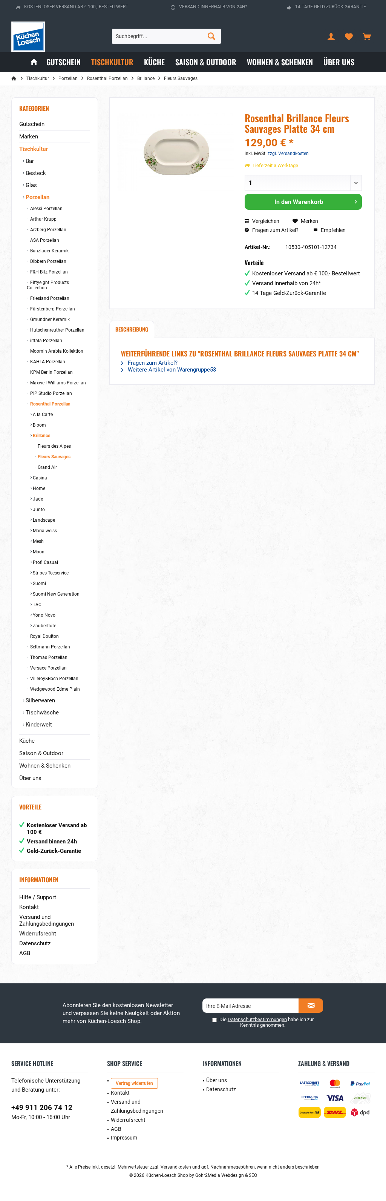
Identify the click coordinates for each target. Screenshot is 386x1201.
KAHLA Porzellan (47, 361)
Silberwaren (39, 700)
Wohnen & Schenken (44, 765)
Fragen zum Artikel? (275, 230)
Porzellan (36, 197)
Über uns (30, 778)
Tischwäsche (41, 712)
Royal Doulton (44, 636)
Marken (28, 136)
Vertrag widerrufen (134, 1083)
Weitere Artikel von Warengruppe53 (171, 369)
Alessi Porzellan (46, 208)
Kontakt (29, 907)
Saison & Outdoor (41, 753)
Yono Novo (43, 615)
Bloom (39, 425)
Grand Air (47, 467)
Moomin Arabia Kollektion (56, 351)
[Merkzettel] (349, 36)
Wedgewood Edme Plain (54, 689)
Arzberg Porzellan (47, 229)
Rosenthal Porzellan (49, 404)
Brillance (41, 435)
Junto (38, 509)
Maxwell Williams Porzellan (57, 382)
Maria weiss (44, 530)
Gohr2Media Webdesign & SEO (226, 1175)
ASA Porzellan (44, 240)
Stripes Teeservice (50, 573)
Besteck (35, 173)
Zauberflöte (44, 625)
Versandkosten (176, 1167)
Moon (38, 551)
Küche (27, 740)
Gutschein (31, 124)
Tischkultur (33, 149)
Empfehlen (333, 230)
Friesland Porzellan (49, 298)
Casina (39, 478)
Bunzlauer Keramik (49, 250)
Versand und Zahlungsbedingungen (46, 920)
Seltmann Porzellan (49, 647)
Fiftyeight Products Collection (48, 285)
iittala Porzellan (45, 340)
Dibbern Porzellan (47, 261)
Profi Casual (45, 562)
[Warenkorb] (367, 36)
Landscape (43, 520)
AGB (24, 953)
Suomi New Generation (56, 594)
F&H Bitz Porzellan (48, 272)
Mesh (38, 541)
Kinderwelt (38, 724)
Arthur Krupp (43, 219)
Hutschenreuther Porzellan (56, 330)
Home (38, 488)
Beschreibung (131, 329)
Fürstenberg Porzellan (52, 309)
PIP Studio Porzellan (50, 393)
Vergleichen (265, 221)
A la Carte (42, 414)
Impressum (124, 1138)
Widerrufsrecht (37, 933)
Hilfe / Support (37, 897)
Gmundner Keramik (49, 319)
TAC (36, 604)
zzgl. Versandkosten (288, 153)
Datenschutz (35, 943)
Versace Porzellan (48, 668)
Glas (30, 185)
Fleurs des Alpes (54, 446)
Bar (29, 161)
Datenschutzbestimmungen (257, 1019)
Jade (37, 499)
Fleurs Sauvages (53, 456)
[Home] (34, 62)
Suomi (39, 583)
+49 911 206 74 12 (41, 1107)
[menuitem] (367, 36)
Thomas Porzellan (48, 657)
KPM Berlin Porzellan (51, 372)
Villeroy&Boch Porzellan (53, 678)
